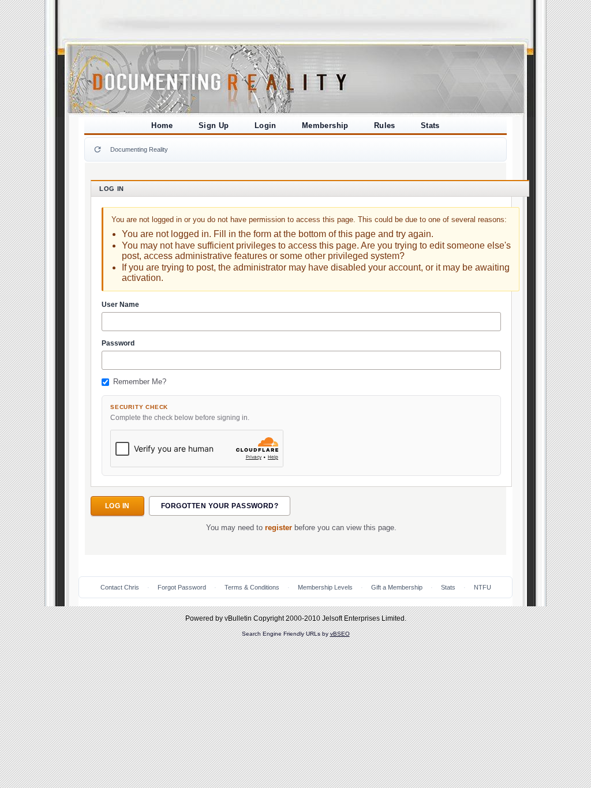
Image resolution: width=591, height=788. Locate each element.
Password (118, 343)
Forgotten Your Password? (220, 506)
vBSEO (340, 634)
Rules (384, 125)
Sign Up (214, 125)
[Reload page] (97, 149)
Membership (325, 125)
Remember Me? (139, 382)
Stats (430, 125)
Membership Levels (325, 587)
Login (265, 125)
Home (162, 125)
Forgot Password (182, 587)
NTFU (482, 587)
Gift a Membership (396, 587)
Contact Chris (119, 587)
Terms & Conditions (252, 587)
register (278, 528)
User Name (120, 305)
